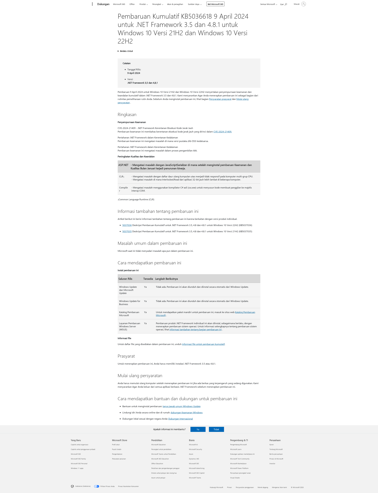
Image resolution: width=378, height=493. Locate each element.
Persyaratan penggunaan (245, 487)
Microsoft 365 (119, 4)
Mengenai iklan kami (279, 487)
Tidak (216, 429)
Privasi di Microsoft (276, 459)
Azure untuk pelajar (158, 478)
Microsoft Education (158, 444)
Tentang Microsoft (276, 449)
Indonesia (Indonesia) (83, 486)
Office (132, 4)
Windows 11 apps (77, 468)
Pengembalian (117, 454)
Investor (272, 463)
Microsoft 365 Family (78, 459)
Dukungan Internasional (180, 418)
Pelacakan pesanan (119, 459)
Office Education (157, 463)
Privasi (229, 487)
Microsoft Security (195, 449)
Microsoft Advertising (196, 468)
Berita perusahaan (276, 454)
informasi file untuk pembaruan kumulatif (203, 344)
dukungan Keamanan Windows (187, 412)
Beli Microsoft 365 (215, 4)
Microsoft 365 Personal (79, 463)
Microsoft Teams (195, 478)
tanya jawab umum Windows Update (182, 406)
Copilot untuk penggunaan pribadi (83, 449)
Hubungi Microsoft (216, 487)
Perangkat (156, 4)
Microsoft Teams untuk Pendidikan (163, 454)
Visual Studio (235, 478)
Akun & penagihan (175, 4)
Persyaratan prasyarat (220, 98)
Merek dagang (263, 487)
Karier (271, 444)
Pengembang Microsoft (238, 444)
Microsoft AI (193, 444)
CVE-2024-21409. (223, 131)
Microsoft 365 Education (160, 459)
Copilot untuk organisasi (79, 444)
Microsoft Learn (235, 449)
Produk (143, 4)
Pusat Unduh (116, 449)
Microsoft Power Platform (239, 468)
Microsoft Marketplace (238, 463)
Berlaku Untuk (126, 51)
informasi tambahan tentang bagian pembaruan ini (196, 329)
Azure (191, 454)
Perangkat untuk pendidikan (161, 449)
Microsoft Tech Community (239, 459)
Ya (198, 429)
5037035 (127, 231)
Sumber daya (193, 4)
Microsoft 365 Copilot (197, 473)
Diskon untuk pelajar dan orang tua (164, 473)
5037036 (127, 225)
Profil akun (116, 444)
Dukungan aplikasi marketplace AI (242, 454)
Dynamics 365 (194, 459)
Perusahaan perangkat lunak (240, 473)
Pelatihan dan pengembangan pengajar (165, 468)
